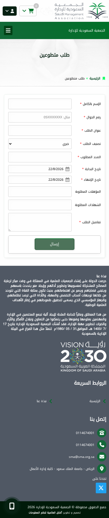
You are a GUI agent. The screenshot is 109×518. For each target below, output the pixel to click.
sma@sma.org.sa (81, 457)
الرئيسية (94, 78)
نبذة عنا (42, 401)
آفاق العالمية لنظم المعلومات (45, 512)
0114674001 (85, 433)
